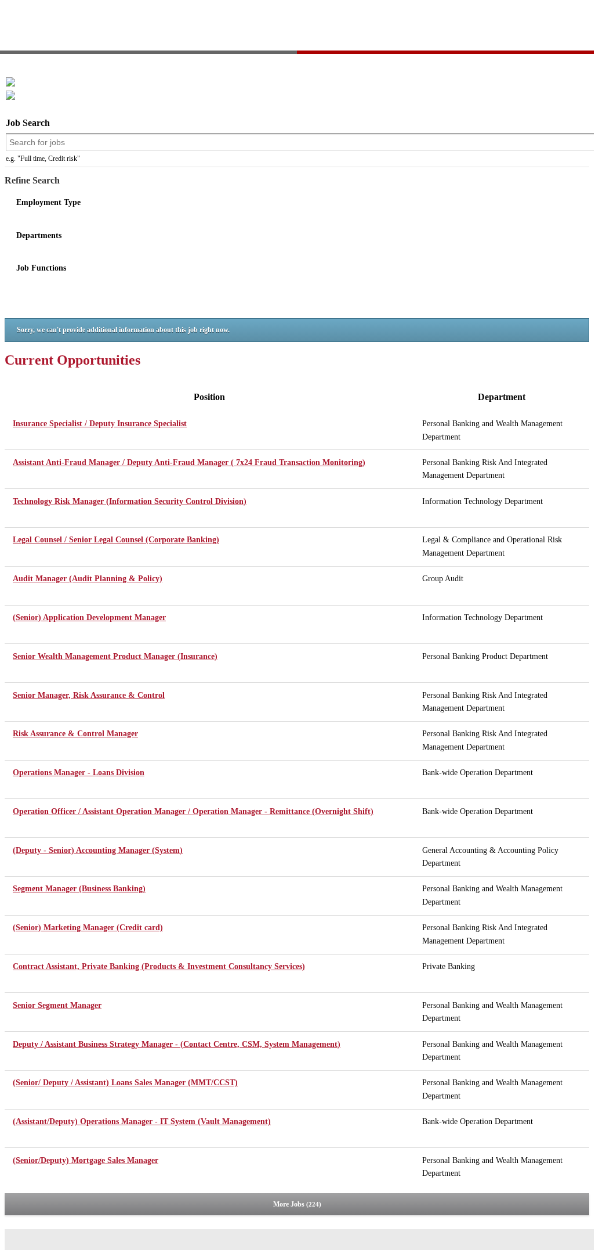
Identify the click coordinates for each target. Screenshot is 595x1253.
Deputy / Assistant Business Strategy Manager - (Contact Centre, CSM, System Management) (176, 1044)
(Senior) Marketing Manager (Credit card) (88, 927)
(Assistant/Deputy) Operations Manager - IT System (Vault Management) (142, 1121)
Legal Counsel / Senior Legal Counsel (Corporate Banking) (116, 539)
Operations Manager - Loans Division (78, 772)
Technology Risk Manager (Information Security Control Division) (129, 501)
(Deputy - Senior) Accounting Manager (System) (98, 850)
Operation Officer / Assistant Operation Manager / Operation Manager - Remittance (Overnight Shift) (193, 811)
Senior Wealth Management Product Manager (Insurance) (115, 656)
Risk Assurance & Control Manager (75, 733)
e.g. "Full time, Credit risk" (43, 158)
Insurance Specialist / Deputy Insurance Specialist (100, 423)
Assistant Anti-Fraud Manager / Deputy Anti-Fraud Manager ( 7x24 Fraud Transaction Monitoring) (189, 462)
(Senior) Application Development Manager (89, 617)
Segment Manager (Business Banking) (79, 888)
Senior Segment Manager (57, 1005)
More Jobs (296, 1204)
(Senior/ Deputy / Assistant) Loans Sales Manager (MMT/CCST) (125, 1082)
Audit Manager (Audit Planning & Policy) (87, 578)
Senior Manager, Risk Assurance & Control (89, 695)
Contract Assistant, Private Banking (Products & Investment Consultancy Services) (159, 966)
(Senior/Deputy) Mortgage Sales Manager (85, 1160)
